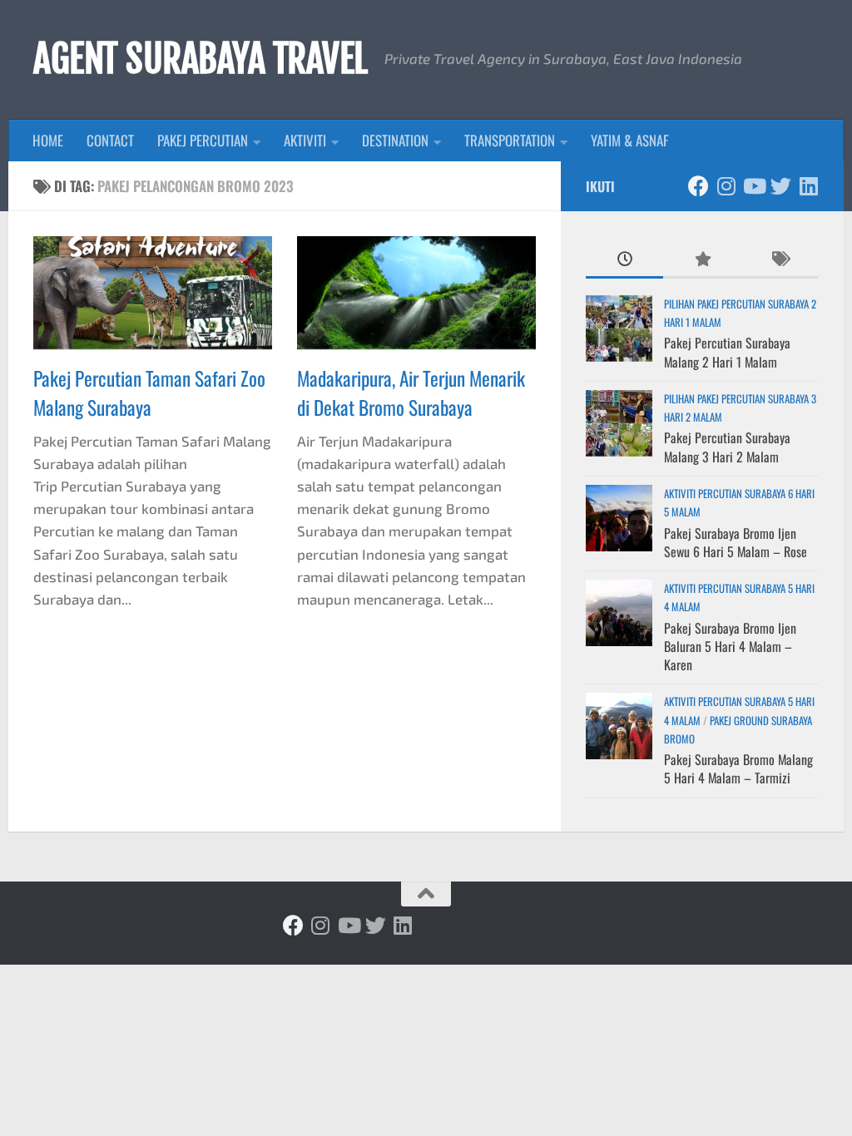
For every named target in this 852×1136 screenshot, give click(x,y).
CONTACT (110, 140)
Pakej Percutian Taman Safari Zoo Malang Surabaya (149, 392)
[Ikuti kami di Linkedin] (808, 185)
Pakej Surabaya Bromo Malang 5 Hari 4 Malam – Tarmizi (738, 768)
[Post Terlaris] (702, 259)
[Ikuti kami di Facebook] (698, 185)
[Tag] (780, 259)
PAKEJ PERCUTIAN (202, 140)
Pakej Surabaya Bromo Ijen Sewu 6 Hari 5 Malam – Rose (735, 542)
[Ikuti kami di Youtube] (753, 185)
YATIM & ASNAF (630, 140)
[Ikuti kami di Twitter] (780, 185)
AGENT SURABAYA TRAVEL (200, 59)
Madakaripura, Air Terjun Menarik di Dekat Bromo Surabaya (411, 392)
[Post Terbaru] (624, 259)
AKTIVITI (305, 140)
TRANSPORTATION (509, 140)
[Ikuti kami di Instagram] (726, 185)
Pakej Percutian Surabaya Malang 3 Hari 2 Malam (727, 446)
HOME (47, 140)
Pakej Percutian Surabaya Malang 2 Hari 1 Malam (727, 352)
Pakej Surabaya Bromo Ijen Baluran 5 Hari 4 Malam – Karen (730, 646)
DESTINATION (395, 140)
